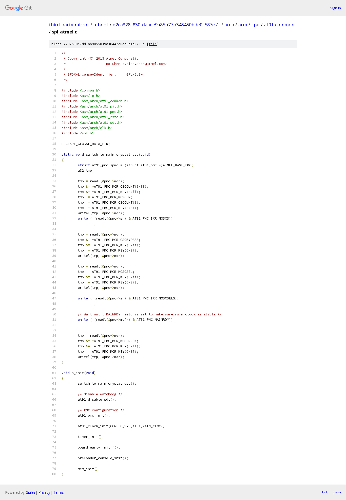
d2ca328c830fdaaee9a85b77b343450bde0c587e (164, 25)
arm (242, 25)
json (337, 492)
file (153, 44)
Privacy (44, 492)
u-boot (100, 25)
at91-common (279, 25)
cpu (256, 25)
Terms (58, 492)
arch (229, 25)
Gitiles (30, 492)
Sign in (335, 8)
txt (325, 492)
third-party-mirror (69, 25)
